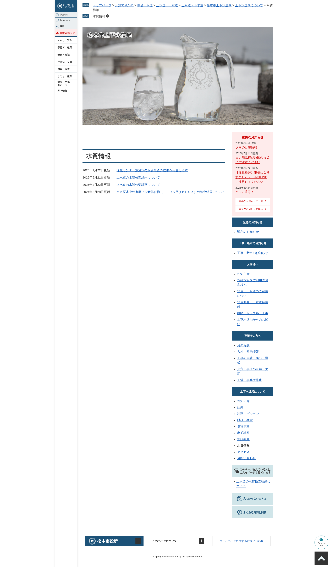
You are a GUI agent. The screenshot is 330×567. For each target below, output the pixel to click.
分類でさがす (124, 5)
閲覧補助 (64, 14)
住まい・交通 (65, 61)
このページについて (164, 541)
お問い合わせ (246, 458)
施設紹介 (243, 439)
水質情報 (99, 16)
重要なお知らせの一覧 (251, 201)
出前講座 (243, 433)
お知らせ (243, 274)
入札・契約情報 (248, 351)
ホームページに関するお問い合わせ (241, 541)
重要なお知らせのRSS (251, 209)
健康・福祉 (64, 54)
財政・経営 (245, 420)
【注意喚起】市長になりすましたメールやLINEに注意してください (252, 177)
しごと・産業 (65, 76)
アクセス (243, 452)
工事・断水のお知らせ (252, 243)
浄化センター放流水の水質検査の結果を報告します (152, 170)
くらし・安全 (65, 40)
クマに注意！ (244, 192)
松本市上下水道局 (219, 5)
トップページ (102, 5)
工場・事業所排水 (249, 380)
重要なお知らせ (67, 33)
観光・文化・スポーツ (65, 83)
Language (65, 20)
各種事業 (243, 426)
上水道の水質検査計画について (138, 184)
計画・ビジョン (248, 413)
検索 (62, 26)
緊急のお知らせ (252, 222)
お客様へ (252, 264)
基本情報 (62, 90)
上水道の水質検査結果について (138, 177)
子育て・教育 (65, 47)
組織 (240, 407)
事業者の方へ (252, 335)
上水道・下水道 (167, 5)
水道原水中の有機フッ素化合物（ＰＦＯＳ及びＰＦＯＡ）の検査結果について (171, 192)
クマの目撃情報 (246, 147)
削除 (107, 16)
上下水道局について (249, 5)
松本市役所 (107, 541)
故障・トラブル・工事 (252, 313)
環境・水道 (64, 69)
